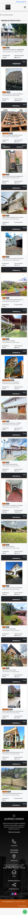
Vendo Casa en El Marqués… (14, 50)
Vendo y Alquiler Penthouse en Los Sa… (12, 135)
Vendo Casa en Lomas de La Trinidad (11, 423)
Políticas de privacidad (14, 832)
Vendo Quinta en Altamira (9, 628)
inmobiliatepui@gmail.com (14, 880)
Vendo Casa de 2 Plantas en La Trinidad (12, 505)
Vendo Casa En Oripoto (8, 546)
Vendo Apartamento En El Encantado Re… (13, 711)
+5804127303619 (14, 852)
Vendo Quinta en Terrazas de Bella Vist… (12, 752)
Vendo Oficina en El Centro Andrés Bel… (12, 94)
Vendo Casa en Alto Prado (9, 670)
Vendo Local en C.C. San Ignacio (10, 382)
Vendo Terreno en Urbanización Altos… (12, 793)
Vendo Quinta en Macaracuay (10, 464)
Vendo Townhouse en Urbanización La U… (13, 299)
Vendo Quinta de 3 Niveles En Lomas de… (12, 587)
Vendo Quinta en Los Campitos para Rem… (13, 258)
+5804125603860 (14, 850)
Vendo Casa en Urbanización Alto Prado (12, 217)
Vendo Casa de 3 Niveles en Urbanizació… (12, 176)
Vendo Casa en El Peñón (8, 340)
